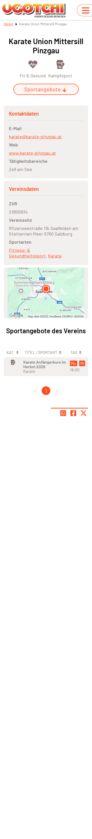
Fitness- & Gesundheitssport (27, 252)
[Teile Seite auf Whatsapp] (63, 413)
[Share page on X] (83, 413)
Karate (55, 255)
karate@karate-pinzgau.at (35, 136)
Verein (9, 24)
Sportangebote (42, 89)
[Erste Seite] (34, 390)
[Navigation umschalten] (85, 10)
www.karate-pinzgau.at (32, 153)
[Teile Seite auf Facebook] (73, 413)
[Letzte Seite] (57, 390)
